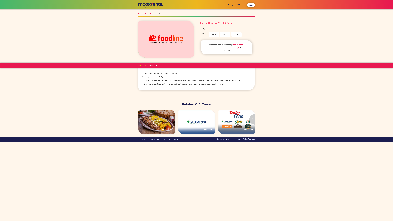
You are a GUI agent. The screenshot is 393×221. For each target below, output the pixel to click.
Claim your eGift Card (235, 5)
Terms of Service (173, 139)
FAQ (163, 139)
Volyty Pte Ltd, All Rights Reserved (242, 139)
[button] (147, 122)
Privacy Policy (142, 139)
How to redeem (144, 65)
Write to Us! (238, 45)
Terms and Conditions (163, 65)
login (238, 48)
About (152, 65)
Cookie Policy (154, 139)
